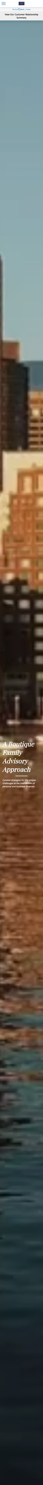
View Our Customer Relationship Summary (21, 16)
